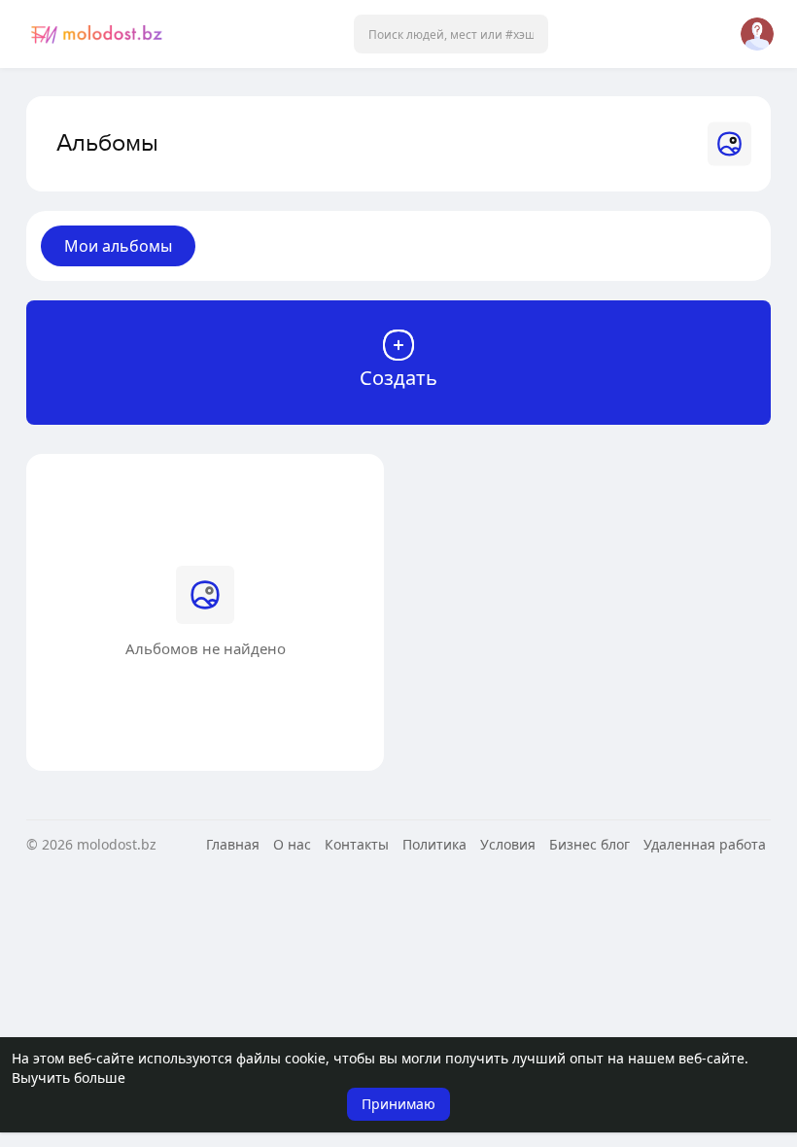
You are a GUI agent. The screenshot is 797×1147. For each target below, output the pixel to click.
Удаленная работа (704, 844)
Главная (233, 844)
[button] (451, 34)
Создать (398, 378)
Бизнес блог (589, 844)
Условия (508, 844)
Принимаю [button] (398, 1104)
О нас (292, 844)
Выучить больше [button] (68, 1077)
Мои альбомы (118, 246)
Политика (434, 844)
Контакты (357, 844)
